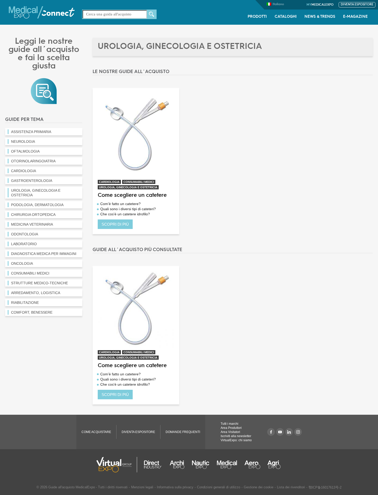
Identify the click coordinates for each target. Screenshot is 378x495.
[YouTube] (280, 432)
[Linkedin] (289, 432)
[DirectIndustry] (152, 464)
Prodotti (257, 17)
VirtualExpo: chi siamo (236, 440)
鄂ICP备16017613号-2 (325, 487)
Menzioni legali (142, 487)
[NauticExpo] (200, 464)
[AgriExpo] (274, 464)
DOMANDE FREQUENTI (183, 432)
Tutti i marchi (229, 424)
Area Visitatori (230, 432)
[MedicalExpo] (41, 12)
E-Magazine (355, 17)
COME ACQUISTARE (96, 432)
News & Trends (319, 17)
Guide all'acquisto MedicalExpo (71, 487)
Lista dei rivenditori (291, 487)
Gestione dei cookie (258, 487)
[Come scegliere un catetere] (136, 134)
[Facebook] (271, 432)
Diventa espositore (357, 4)
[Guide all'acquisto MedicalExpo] (43, 91)
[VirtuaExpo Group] (116, 464)
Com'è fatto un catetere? (120, 204)
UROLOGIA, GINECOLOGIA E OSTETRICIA (128, 187)
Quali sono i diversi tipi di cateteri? (128, 209)
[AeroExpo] (252, 464)
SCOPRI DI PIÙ (115, 224)
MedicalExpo (320, 4)
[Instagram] (298, 432)
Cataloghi (286, 17)
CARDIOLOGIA (109, 181)
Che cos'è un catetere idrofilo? (125, 214)
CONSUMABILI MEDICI (138, 181)
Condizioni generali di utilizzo (218, 487)
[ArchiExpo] (177, 464)
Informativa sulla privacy (175, 487)
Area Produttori (231, 428)
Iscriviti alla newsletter (236, 436)
